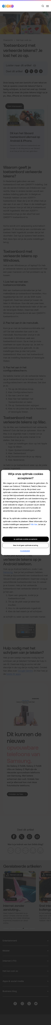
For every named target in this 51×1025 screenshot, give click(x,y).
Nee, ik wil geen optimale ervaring (25, 545)
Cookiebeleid (25, 551)
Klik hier (34, 524)
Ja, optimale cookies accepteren (25, 539)
